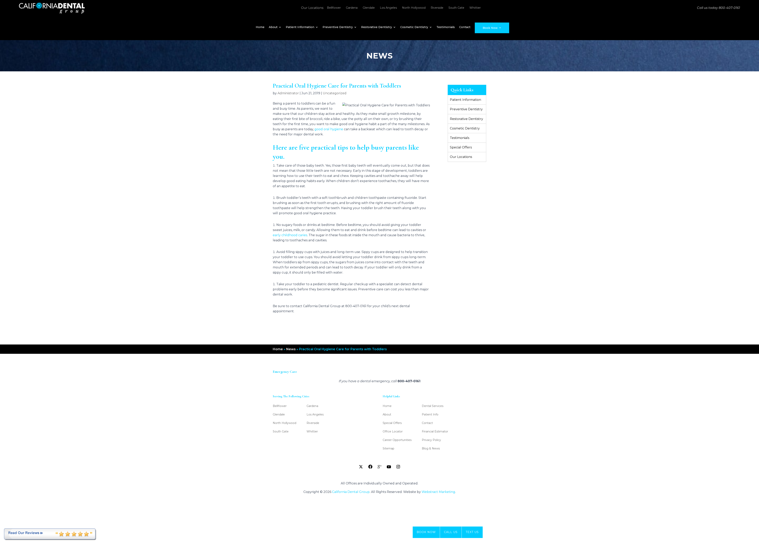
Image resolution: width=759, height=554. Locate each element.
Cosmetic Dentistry (414, 27)
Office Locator (393, 431)
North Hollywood (414, 7)
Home (260, 27)
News (291, 349)
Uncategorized (334, 93)
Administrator (288, 93)
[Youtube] (389, 467)
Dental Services (432, 406)
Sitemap (388, 448)
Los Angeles (388, 7)
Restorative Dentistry (376, 27)
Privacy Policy (431, 440)
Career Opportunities (397, 440)
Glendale (369, 7)
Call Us (451, 532)
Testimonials (445, 27)
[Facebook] (370, 467)
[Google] (379, 467)
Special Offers (461, 147)
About (273, 27)
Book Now (490, 28)
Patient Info (430, 414)
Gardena (352, 7)
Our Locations (461, 157)
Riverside (437, 7)
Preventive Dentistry (338, 27)
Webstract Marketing (438, 492)
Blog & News (431, 448)
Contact (464, 27)
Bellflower (334, 7)
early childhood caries (290, 235)
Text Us (472, 532)
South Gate (456, 7)
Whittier (475, 7)
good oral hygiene (328, 129)
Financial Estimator (435, 431)
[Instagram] (398, 467)
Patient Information (300, 27)
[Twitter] (361, 467)
